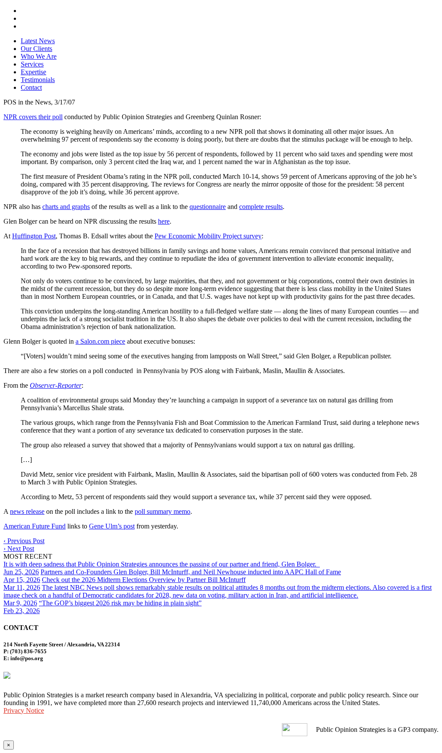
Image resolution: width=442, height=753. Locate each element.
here (164, 221)
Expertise (33, 72)
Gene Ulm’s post (112, 526)
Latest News (38, 40)
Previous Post (23, 540)
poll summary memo (162, 511)
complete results (261, 206)
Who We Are (39, 56)
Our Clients (36, 48)
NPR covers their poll (33, 116)
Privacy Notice (23, 710)
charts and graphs (66, 206)
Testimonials (38, 79)
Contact (31, 87)
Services (32, 64)
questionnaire (207, 206)
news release (27, 511)
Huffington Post (34, 236)
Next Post (18, 548)
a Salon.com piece (100, 341)
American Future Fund (34, 526)
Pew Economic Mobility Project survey (208, 236)
